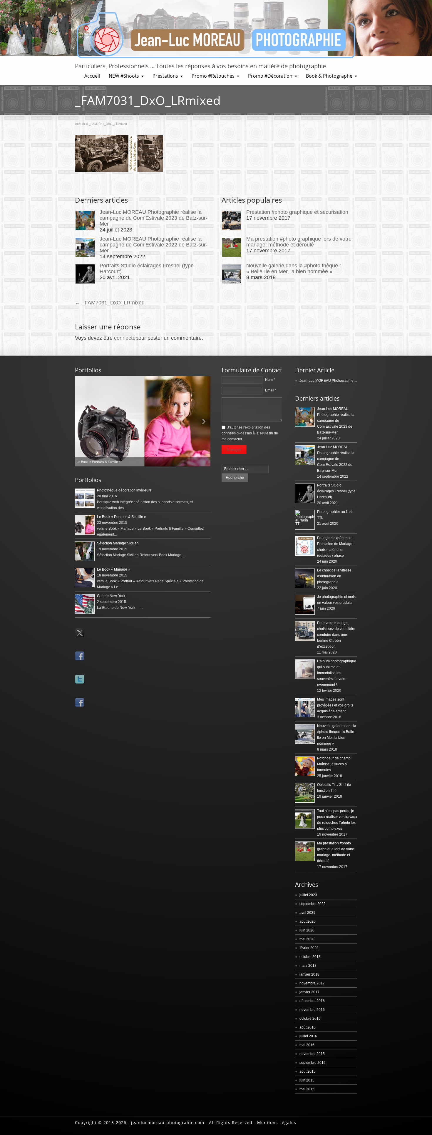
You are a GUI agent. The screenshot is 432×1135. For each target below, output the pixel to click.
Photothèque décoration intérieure (124, 490)
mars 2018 (308, 966)
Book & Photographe (329, 76)
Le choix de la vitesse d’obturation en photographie (334, 576)
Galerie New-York (111, 596)
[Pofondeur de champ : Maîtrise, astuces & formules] (305, 766)
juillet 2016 (308, 1036)
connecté (124, 338)
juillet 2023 (308, 895)
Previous (81, 421)
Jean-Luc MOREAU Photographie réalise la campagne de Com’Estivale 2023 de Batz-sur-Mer (153, 218)
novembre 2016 (312, 1010)
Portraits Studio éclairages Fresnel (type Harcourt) (336, 491)
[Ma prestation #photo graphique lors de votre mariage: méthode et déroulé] (232, 247)
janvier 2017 (309, 992)
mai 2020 (306, 939)
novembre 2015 (312, 1054)
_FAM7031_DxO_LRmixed (110, 303)
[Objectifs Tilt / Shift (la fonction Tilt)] (305, 793)
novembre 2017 (312, 983)
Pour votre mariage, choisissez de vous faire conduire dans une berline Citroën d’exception (336, 635)
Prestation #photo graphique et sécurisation (297, 212)
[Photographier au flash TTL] (305, 520)
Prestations (165, 76)
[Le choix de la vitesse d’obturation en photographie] (305, 578)
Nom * (270, 380)
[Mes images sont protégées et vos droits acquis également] (305, 707)
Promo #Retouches (213, 76)
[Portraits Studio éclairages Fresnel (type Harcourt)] (85, 274)
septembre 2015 (312, 1063)
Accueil (92, 76)
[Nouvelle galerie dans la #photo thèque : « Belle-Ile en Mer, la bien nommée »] (232, 274)
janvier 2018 (309, 974)
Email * (271, 390)
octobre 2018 (310, 957)
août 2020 (307, 921)
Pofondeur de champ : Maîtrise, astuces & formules (334, 764)
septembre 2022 (312, 904)
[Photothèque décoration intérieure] (85, 498)
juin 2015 (306, 1080)
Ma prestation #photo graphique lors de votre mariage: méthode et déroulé (298, 242)
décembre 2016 (312, 1001)
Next (204, 421)
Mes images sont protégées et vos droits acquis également (335, 705)
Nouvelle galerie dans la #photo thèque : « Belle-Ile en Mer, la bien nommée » (293, 268)
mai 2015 (306, 1089)
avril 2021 (307, 913)
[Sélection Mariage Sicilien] (85, 551)
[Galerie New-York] (85, 604)
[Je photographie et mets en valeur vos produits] (305, 605)
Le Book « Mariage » (113, 569)
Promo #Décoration (270, 76)
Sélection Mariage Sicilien (118, 543)
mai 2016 (306, 1045)
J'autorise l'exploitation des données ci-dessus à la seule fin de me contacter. (250, 433)
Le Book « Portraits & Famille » (121, 517)
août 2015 (307, 1071)
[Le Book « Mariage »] (142, 421)
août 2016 (307, 1027)
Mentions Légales (276, 1122)
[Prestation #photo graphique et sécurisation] (232, 220)
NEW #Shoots (124, 76)
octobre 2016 (310, 1018)
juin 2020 (306, 930)
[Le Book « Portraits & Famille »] (85, 525)
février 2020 (309, 948)
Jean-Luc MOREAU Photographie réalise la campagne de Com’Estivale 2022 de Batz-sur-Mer (153, 245)
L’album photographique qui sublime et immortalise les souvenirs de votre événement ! (336, 673)
